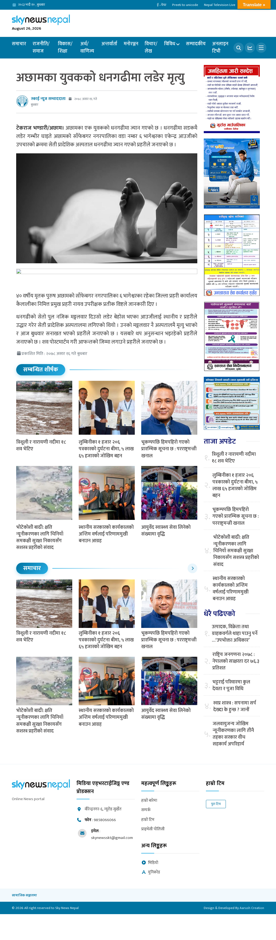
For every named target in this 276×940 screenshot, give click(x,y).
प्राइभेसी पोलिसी (153, 829)
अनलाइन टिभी (220, 47)
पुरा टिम (216, 804)
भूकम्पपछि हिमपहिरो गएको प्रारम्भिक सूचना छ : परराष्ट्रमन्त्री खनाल (168, 449)
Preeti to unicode (185, 5)
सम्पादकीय (196, 44)
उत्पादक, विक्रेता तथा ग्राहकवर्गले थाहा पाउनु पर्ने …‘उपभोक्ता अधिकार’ (234, 634)
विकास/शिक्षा (65, 47)
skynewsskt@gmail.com (112, 837)
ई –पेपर (161, 5)
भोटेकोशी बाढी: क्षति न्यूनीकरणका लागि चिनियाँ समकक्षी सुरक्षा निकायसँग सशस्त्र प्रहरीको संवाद (39, 537)
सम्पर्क (146, 810)
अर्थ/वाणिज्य (87, 47)
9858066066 (105, 820)
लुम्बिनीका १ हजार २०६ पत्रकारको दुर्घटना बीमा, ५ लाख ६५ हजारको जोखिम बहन (106, 449)
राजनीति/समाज (41, 47)
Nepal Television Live (219, 5)
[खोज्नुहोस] (238, 48)
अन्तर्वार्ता (109, 44)
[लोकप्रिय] (250, 48)
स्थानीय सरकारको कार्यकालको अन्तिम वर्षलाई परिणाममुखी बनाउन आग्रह (106, 534)
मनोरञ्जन (131, 44)
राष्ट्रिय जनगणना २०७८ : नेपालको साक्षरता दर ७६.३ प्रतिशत (235, 661)
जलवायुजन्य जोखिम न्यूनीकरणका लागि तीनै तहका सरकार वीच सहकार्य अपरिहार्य (233, 734)
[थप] (261, 48)
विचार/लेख (151, 47)
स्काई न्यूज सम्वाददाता (48, 98)
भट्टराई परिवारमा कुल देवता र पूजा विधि (231, 685)
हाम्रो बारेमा (149, 801)
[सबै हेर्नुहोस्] (192, 568)
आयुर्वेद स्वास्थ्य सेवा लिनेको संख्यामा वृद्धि (166, 530)
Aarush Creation (252, 908)
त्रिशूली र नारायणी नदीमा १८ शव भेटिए (41, 445)
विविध (169, 44)
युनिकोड (154, 872)
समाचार (19, 44)
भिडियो (153, 863)
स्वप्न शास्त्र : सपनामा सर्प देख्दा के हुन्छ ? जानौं (234, 706)
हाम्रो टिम (147, 820)
